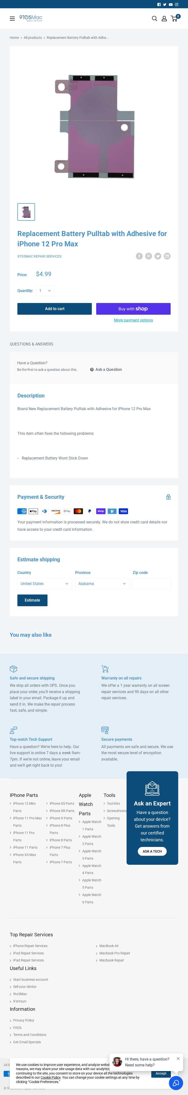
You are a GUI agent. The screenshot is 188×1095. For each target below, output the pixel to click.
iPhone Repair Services (30, 946)
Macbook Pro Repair (114, 953)
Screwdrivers (117, 811)
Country (24, 572)
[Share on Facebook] (139, 256)
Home (14, 38)
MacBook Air (109, 946)
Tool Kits (113, 803)
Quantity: (25, 290)
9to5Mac (20, 994)
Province (83, 572)
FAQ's (17, 1028)
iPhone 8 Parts (61, 840)
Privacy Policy (23, 1020)
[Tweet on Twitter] (157, 256)
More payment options (133, 320)
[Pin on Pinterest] (148, 256)
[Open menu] (12, 19)
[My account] (164, 18)
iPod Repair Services (28, 953)
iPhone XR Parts (62, 811)
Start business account (30, 979)
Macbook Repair (111, 960)
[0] (174, 18)
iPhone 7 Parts (61, 862)
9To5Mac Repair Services (39, 256)
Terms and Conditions (29, 1035)
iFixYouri (19, 1001)
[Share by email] (167, 256)
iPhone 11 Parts (25, 847)
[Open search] (154, 18)
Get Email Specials (27, 1042)
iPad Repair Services (28, 960)
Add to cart (54, 308)
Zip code (140, 572)
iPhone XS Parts (62, 803)
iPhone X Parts (61, 818)
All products (33, 38)
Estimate (32, 600)
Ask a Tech (152, 851)
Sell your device (24, 987)
